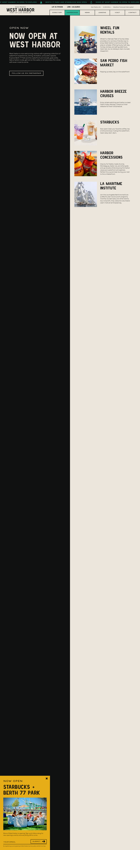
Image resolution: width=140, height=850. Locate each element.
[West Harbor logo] (20, 10)
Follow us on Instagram (26, 73)
